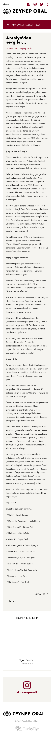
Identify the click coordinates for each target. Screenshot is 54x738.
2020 (38, 25)
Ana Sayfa (17, 25)
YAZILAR (29, 25)
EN (49, 4)
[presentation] (3, 639)
